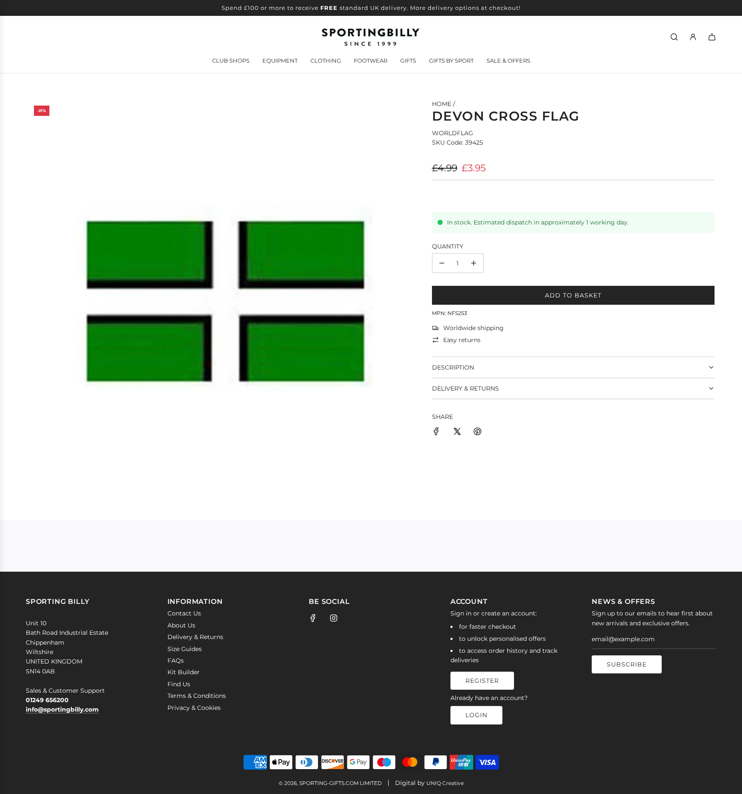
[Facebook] (313, 618)
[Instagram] (333, 618)
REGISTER (482, 681)
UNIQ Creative (445, 783)
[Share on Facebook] (436, 432)
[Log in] (693, 36)
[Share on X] (456, 432)
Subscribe (627, 664)
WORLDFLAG (452, 133)
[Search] (674, 36)
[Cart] (711, 36)
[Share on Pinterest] (477, 432)
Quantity (447, 246)
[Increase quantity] (473, 263)
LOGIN (476, 715)
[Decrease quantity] (441, 263)
